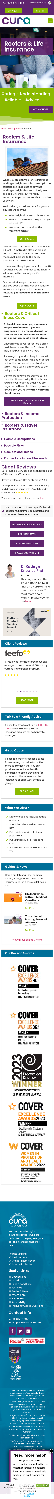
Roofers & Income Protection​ (20, 415)
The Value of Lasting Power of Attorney (36, 919)
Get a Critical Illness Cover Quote (27, 401)
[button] (50, 20)
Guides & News (20, 1291)
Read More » (30, 908)
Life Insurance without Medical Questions (36, 897)
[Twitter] (20, 1331)
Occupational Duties (18, 452)
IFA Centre (18, 1298)
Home (4, 128)
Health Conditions (22, 1284)
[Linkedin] (28, 1331)
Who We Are (19, 1295)
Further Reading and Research (25, 458)
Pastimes (17, 1287)
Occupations (15, 128)
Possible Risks (14, 446)
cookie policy (29, 1494)
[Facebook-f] (12, 1331)
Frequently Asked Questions (27, 1305)
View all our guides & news (27, 939)
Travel (15, 1280)
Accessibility (18, 1302)
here (42, 498)
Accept (40, 1485)
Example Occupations (19, 439)
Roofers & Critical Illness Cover (20, 315)
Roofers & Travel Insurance (19, 427)
